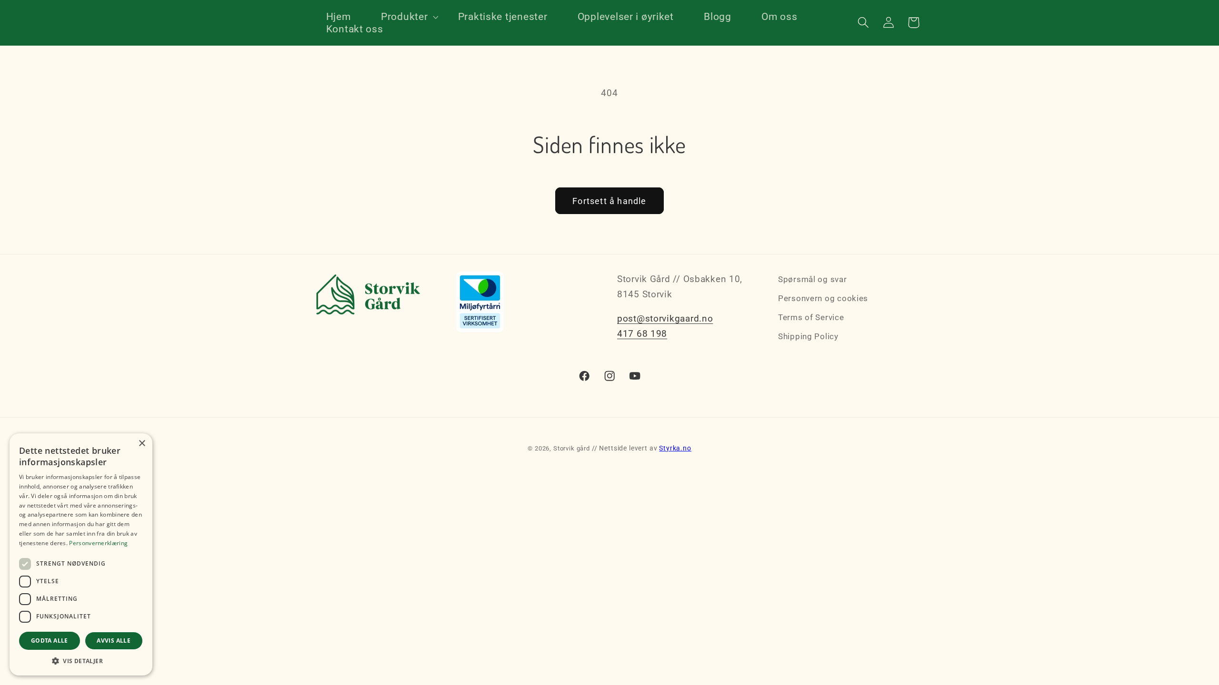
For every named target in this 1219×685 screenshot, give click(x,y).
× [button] (141, 443)
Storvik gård (571, 448)
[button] (404, 16)
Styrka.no (675, 448)
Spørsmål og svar (812, 279)
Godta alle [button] (49, 640)
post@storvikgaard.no (665, 318)
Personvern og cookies (823, 298)
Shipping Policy (808, 336)
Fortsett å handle (609, 201)
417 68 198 (642, 333)
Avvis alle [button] (113, 640)
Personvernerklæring (98, 543)
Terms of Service (811, 317)
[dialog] (81, 554)
